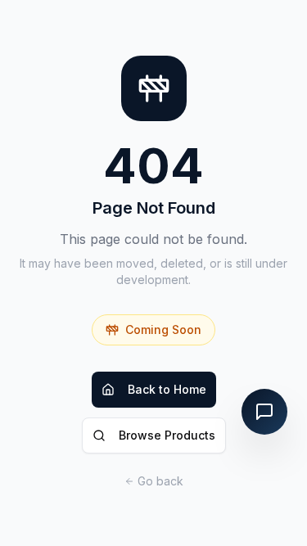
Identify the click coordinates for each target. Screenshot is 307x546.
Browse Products (167, 435)
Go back (160, 481)
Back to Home (167, 389)
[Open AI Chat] (264, 412)
